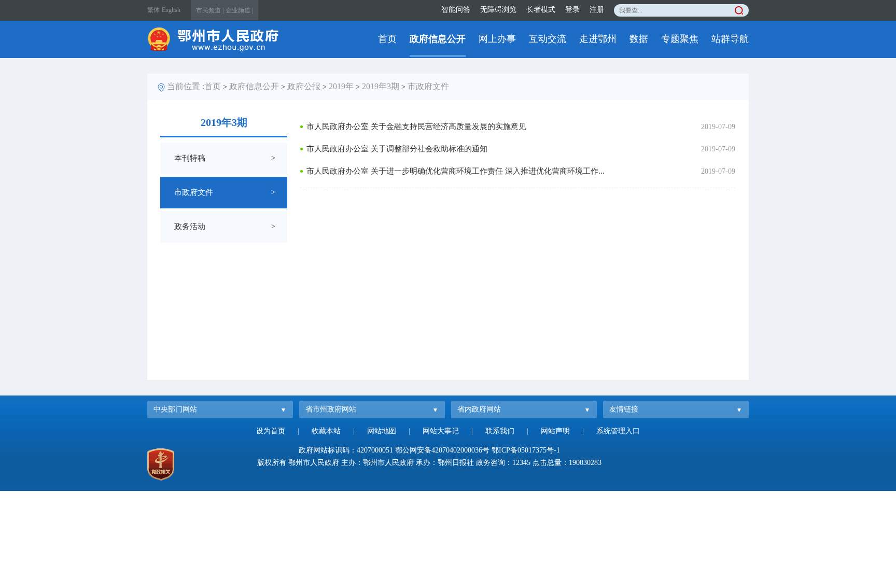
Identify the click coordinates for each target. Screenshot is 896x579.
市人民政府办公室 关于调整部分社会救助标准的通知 (396, 149)
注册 (597, 9)
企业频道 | (239, 10)
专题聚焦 (679, 39)
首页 (387, 39)
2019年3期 (380, 86)
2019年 (341, 86)
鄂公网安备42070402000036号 (442, 450)
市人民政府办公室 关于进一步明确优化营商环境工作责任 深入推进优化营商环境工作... (455, 171)
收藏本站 (326, 431)
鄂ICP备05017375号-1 (526, 450)
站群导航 (730, 39)
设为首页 (270, 431)
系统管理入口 (618, 431)
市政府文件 (428, 86)
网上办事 (497, 39)
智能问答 (455, 9)
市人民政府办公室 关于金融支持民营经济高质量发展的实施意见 (416, 126)
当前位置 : (185, 86)
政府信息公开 (438, 39)
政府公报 (303, 86)
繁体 (153, 9)
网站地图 (381, 431)
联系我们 (499, 431)
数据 (638, 39)
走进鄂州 (598, 39)
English (171, 9)
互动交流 (547, 39)
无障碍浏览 (498, 9)
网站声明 (555, 431)
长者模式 (540, 9)
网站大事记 (441, 431)
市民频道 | (209, 10)
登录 (572, 9)
